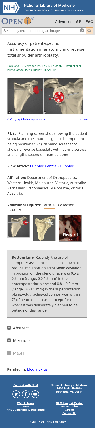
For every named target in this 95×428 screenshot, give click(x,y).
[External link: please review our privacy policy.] (16, 394)
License (83, 119)
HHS (49, 422)
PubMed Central (43, 166)
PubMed (67, 166)
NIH (41, 422)
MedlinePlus (37, 369)
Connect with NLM (25, 385)
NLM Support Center (69, 403)
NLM (32, 422)
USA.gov (60, 422)
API (79, 21)
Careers (69, 410)
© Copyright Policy (18, 119)
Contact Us (69, 413)
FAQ (89, 21)
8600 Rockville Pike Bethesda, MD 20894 (69, 390)
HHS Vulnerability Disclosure (26, 410)
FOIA (25, 406)
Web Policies (25, 403)
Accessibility (69, 406)
